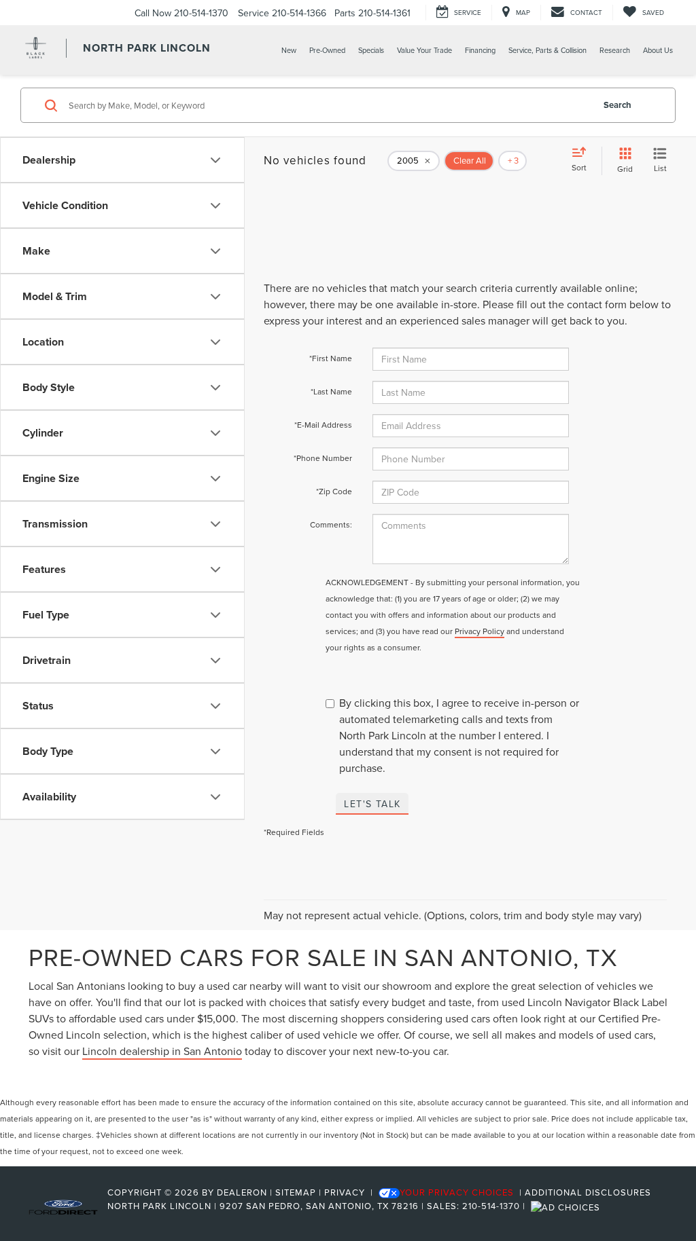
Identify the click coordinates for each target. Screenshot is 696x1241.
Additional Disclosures (588, 1192)
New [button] (288, 50)
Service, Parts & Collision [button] (547, 50)
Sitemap (295, 1192)
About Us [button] (658, 50)
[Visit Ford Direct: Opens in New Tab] (567, 1206)
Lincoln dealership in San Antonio (162, 1050)
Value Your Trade (424, 50)
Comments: (331, 524)
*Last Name (331, 391)
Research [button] (614, 50)
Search (617, 104)
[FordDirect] (63, 1205)
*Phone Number (323, 458)
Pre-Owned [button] (327, 50)
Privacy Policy (479, 631)
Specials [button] (371, 50)
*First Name (330, 358)
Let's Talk (372, 804)
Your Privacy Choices (457, 1192)
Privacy (344, 1192)
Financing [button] (480, 50)
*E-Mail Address (323, 424)
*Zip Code (334, 491)
